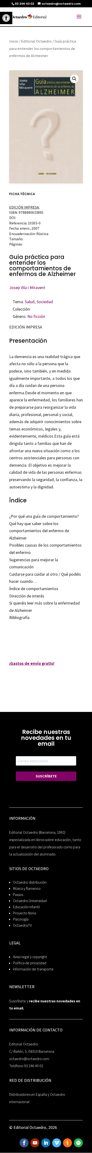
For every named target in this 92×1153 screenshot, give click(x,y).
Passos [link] (18, 894)
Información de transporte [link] (33, 969)
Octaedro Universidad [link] (30, 900)
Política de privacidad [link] (29, 962)
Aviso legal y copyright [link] (30, 956)
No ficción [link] (36, 316)
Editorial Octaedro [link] (36, 41)
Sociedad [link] (45, 301)
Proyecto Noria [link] (24, 913)
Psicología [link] (21, 919)
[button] (74, 79)
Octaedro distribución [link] (30, 882)
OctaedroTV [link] (22, 925)
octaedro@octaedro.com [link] (29, 1058)
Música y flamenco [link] (27, 888)
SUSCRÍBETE (46, 776)
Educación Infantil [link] (26, 906)
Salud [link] (29, 301)
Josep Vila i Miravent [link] (27, 287)
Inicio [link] (13, 41)
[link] (6, 18)
